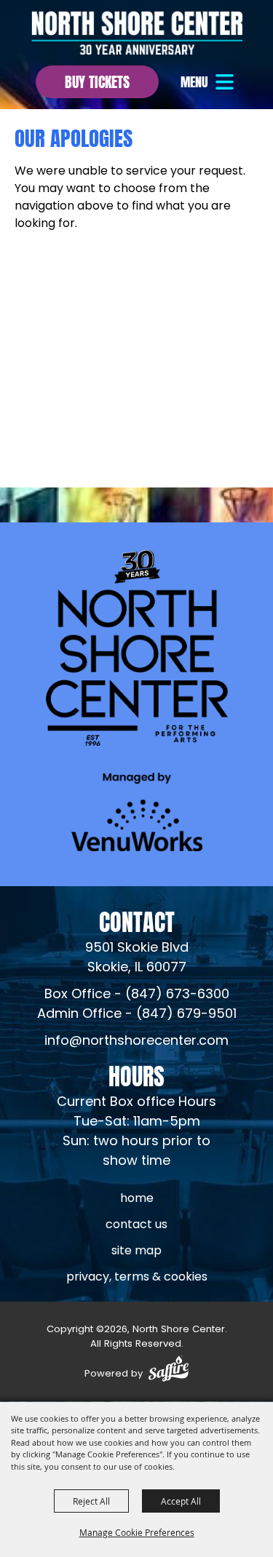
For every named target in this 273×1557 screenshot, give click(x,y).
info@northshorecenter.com (136, 1041)
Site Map (136, 1251)
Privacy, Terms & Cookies (136, 1277)
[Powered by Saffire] (169, 1370)
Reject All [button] (91, 1501)
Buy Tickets (97, 80)
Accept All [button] (181, 1501)
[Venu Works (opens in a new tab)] (136, 811)
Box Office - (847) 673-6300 (136, 995)
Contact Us (136, 1225)
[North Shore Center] (137, 33)
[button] (209, 82)
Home (137, 1199)
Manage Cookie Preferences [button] (136, 1532)
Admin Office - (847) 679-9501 (137, 1014)
